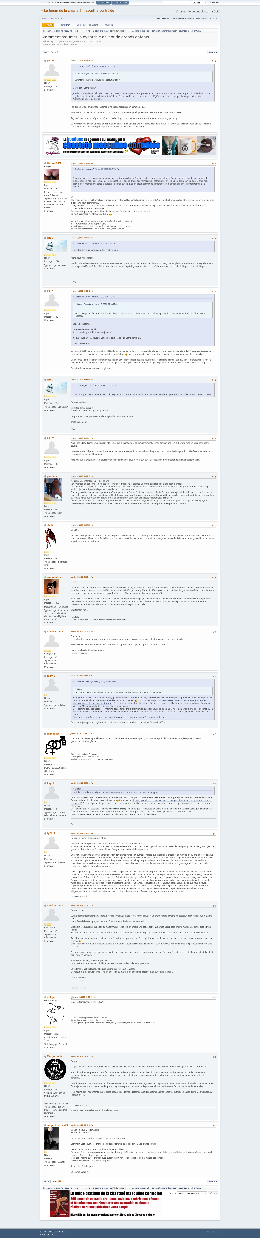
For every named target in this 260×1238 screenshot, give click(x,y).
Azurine (135, 31)
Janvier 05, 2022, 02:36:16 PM (82, 783)
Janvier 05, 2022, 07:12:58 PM (82, 631)
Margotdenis (54, 1056)
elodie (50, 525)
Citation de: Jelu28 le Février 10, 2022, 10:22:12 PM (97, 73)
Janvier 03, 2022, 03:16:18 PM (82, 1125)
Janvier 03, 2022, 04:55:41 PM (83, 997)
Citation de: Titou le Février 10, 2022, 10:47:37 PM (95, 66)
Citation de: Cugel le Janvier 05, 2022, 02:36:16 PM (95, 681)
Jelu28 (50, 60)
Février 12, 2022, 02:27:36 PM (82, 60)
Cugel (50, 783)
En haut (46, 1181)
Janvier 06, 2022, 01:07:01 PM (82, 577)
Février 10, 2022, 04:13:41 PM (82, 438)
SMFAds (42, 1235)
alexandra (144, 31)
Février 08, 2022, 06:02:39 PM (82, 525)
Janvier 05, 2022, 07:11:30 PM (82, 676)
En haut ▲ (216, 1232)
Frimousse (53, 733)
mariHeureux (55, 631)
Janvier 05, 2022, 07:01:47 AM (82, 833)
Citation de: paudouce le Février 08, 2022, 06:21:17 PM (97, 169)
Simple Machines (60, 1232)
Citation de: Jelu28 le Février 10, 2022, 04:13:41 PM (97, 304)
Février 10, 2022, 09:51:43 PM (82, 379)
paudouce (53, 476)
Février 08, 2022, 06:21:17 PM (82, 476)
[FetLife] (45, 1099)
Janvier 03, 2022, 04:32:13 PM (82, 1056)
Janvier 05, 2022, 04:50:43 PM (82, 733)
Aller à (173, 1193)
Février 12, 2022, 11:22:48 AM (82, 163)
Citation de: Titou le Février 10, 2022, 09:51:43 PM (95, 296)
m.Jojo (51, 997)
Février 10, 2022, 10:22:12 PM (82, 291)
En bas (45, 52)
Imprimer (213, 52)
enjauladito (54, 577)
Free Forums (52, 1235)
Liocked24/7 (54, 163)
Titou (50, 237)
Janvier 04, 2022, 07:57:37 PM (82, 905)
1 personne (75, 896)
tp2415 (51, 675)
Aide (208, 1232)
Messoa (128, 31)
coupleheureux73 (57, 1125)
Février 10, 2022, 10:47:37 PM (82, 238)
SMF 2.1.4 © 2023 (46, 1232)
